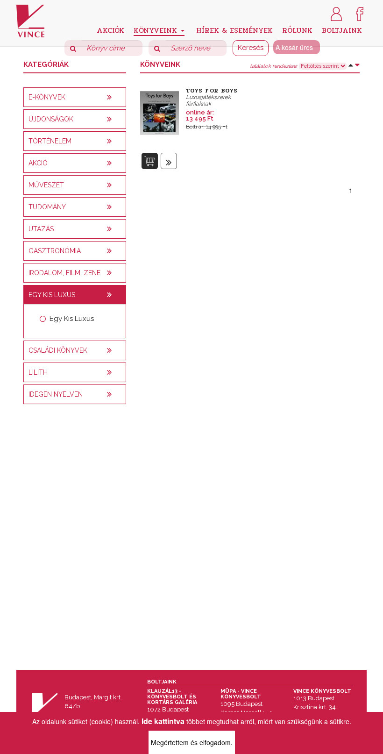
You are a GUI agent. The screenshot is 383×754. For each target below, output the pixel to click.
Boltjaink (342, 29)
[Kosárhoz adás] (150, 161)
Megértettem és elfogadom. (192, 742)
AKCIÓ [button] (38, 163)
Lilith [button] (38, 372)
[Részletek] (169, 161)
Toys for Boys (212, 90)
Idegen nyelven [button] (55, 394)
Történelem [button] (49, 141)
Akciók (110, 29)
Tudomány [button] (47, 207)
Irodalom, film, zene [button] (64, 273)
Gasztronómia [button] (54, 251)
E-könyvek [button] (46, 97)
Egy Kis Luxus (72, 318)
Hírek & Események (234, 29)
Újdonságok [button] (50, 119)
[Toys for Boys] (159, 111)
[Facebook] (359, 13)
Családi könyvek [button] (57, 350)
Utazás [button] (41, 229)
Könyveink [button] (157, 30)
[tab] (75, 97)
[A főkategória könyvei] (109, 97)
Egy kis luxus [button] (51, 295)
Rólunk (297, 29)
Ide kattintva (163, 721)
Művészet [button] (46, 185)
